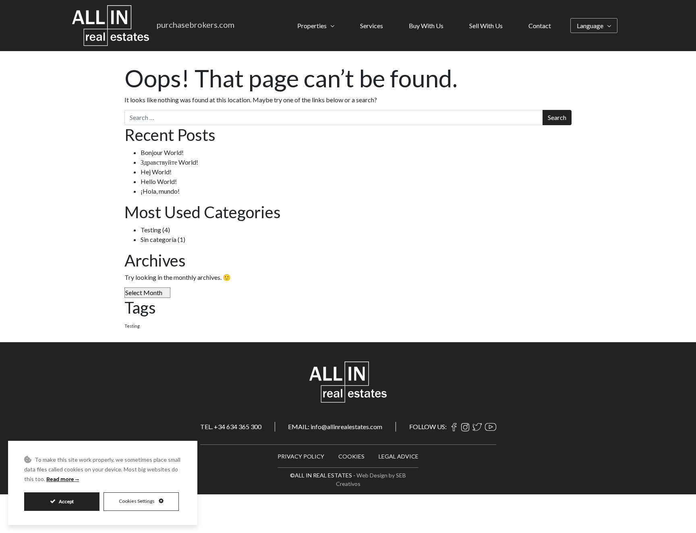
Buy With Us (426, 25)
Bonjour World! (162, 152)
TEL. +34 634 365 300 (230, 426)
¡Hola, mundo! (160, 191)
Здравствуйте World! (169, 162)
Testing (151, 229)
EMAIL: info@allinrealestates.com (335, 426)
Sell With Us (486, 25)
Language (590, 25)
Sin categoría (158, 239)
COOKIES (351, 456)
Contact (539, 25)
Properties (312, 25)
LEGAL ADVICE (398, 456)
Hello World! (159, 181)
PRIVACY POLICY (301, 456)
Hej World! (156, 172)
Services (371, 25)
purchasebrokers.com (195, 24)
